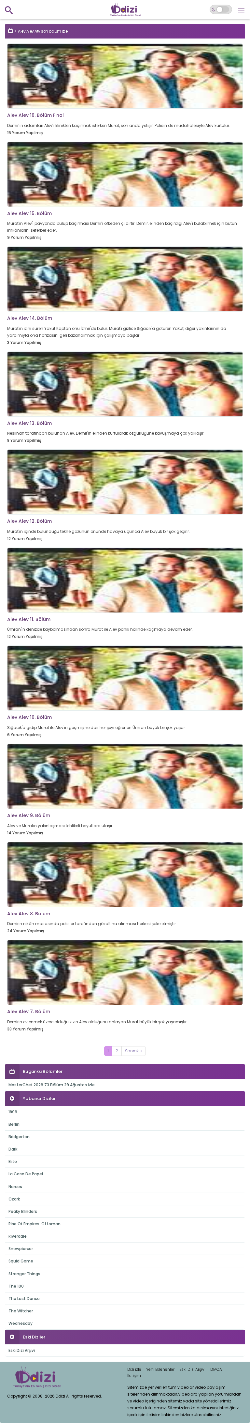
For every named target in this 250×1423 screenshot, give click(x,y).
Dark (12, 1149)
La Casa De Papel (25, 1174)
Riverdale (17, 1236)
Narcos (15, 1186)
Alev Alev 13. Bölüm (29, 423)
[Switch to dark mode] (221, 9)
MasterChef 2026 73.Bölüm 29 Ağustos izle (51, 1085)
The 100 (16, 1286)
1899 (12, 1112)
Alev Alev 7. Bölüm (28, 1011)
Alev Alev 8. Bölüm (28, 913)
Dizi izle (134, 1369)
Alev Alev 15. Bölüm (29, 213)
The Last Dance (24, 1298)
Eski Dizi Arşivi (21, 1350)
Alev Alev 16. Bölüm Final (35, 115)
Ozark (14, 1199)
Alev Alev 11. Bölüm (28, 619)
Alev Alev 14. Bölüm (29, 318)
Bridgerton (19, 1136)
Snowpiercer (20, 1248)
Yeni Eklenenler (160, 1369)
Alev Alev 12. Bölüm (29, 521)
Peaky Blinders (22, 1211)
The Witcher (20, 1311)
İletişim (134, 1375)
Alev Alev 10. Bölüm (29, 717)
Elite (12, 1161)
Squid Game (20, 1261)
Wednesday (20, 1323)
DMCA (216, 1369)
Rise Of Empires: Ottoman (34, 1224)
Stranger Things (24, 1273)
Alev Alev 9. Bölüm (28, 815)
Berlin (14, 1124)
